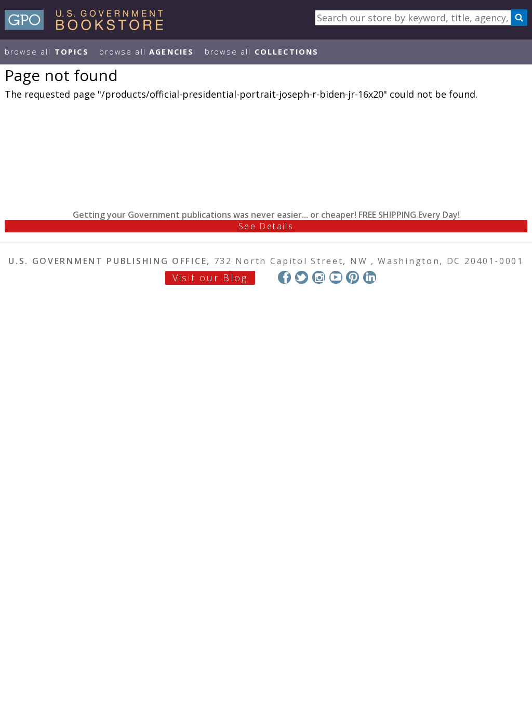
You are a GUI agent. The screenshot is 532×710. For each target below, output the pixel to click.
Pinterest (352, 277)
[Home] (88, 26)
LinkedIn (369, 277)
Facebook (284, 277)
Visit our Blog (210, 277)
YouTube (335, 277)
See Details (266, 226)
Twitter (301, 277)
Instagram (318, 277)
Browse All (47, 52)
